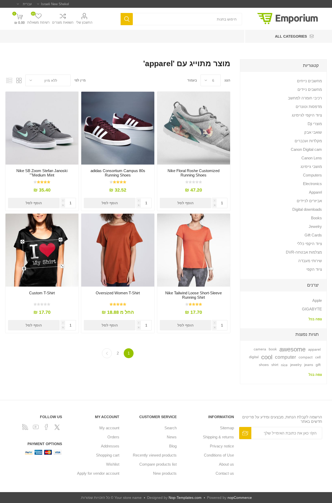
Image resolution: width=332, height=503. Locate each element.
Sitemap (227, 428)
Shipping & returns (218, 437)
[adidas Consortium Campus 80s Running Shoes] (117, 128)
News (172, 437)
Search (170, 428)
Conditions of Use (219, 455)
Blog (173, 446)
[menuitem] (208, 427)
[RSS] (25, 427)
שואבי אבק (313, 132)
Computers (312, 175)
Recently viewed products (155, 455)
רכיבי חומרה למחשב (305, 98)
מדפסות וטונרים (309, 106)
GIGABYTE (312, 309)
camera (260, 349)
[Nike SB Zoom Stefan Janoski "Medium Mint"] (41, 128)
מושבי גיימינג (311, 166)
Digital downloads (307, 209)
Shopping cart (107, 455)
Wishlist (112, 464)
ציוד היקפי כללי (309, 243)
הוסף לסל (185, 203)
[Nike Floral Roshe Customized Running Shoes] (193, 128)
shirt (274, 365)
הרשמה (245, 433)
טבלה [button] (19, 80)
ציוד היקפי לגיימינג (307, 115)
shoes (264, 365)
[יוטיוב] (36, 427)
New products (165, 473)
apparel (314, 349)
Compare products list (158, 464)
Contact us (225, 473)
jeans (308, 365)
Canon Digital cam (306, 149)
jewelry (296, 365)
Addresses (110, 446)
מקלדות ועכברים (308, 141)
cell (318, 357)
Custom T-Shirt (42, 293)
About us (226, 464)
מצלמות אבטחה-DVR (304, 252)
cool (266, 357)
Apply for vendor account (98, 473)
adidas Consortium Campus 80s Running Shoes (118, 172)
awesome (292, 349)
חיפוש (127, 19)
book (273, 349)
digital (254, 357)
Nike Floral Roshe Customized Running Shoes (193, 172)
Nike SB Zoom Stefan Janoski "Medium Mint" (41, 172)
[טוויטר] (57, 427)
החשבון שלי (84, 22)
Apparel (315, 192)
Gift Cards (313, 235)
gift (318, 365)
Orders (113, 437)
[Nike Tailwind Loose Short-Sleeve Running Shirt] (193, 250)
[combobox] (187, 19)
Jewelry (315, 226)
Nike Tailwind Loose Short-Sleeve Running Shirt (193, 295)
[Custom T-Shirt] (41, 250)
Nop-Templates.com (185, 497)
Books (316, 218)
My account (109, 428)
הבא (107, 353)
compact (306, 357)
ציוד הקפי (314, 269)
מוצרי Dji (315, 123)
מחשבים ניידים (310, 89)
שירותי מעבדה (310, 261)
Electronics (312, 183)
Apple (317, 300)
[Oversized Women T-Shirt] (117, 250)
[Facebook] (46, 427)
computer (285, 357)
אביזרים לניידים (309, 201)
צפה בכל (315, 319)
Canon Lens (311, 158)
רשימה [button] (9, 80)
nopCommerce (239, 497)
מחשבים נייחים (309, 81)
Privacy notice (222, 446)
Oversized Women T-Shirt (118, 293)
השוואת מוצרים (62, 22)
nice (284, 365)
